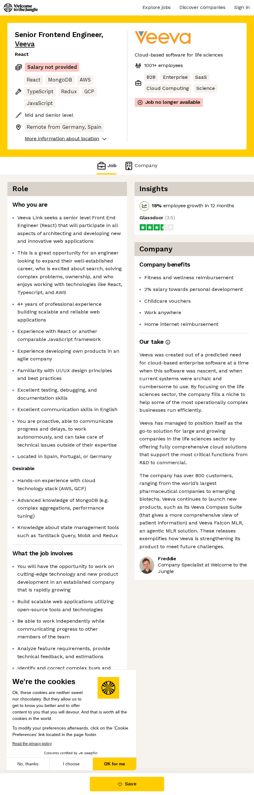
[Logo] (21, 7)
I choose (71, 763)
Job (111, 165)
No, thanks (27, 763)
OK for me (114, 763)
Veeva (25, 44)
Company (146, 165)
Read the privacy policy (32, 744)
